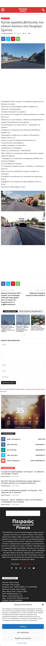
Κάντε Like (41, 439)
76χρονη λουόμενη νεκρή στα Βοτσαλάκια (35, 294)
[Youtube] (34, 568)
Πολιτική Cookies (22, 643)
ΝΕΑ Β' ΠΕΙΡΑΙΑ (10, 14)
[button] (43, 605)
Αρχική (3, 14)
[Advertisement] (23, 3)
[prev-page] (22, 335)
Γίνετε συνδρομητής (37, 460)
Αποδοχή (23, 626)
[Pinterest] (13, 39)
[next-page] (24, 335)
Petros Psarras (8, 33)
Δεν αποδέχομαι (23, 632)
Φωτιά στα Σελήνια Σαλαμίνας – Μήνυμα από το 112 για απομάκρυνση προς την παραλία (22, 328)
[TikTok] (25, 568)
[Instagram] (16, 568)
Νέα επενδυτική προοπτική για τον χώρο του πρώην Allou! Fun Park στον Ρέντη (38, 328)
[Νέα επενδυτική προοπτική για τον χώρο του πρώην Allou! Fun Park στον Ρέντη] (38, 320)
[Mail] (21, 568)
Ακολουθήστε (40, 444)
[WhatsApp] (18, 39)
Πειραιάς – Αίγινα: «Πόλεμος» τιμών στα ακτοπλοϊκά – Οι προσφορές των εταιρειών (22, 501)
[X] (8, 39)
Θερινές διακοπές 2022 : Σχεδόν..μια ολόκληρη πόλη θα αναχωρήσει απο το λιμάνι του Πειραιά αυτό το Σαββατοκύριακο (11, 298)
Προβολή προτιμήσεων (23, 638)
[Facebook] (3, 39)
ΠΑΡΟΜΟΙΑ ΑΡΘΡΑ (10, 311)
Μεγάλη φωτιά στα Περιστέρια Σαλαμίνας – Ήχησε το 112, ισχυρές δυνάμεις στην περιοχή (8, 328)
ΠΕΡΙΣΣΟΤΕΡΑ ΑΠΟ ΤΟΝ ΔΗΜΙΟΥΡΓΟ (30, 311)
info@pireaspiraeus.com (27, 564)
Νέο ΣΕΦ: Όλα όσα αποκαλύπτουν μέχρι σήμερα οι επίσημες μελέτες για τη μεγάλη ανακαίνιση (21, 482)
